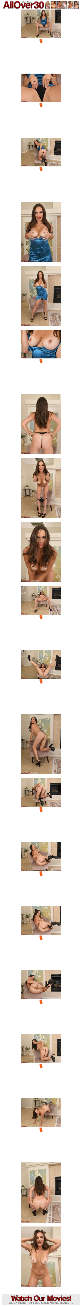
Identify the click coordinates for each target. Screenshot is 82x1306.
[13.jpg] (41, 809)
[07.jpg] (41, 425)
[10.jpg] (41, 617)
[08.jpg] (41, 489)
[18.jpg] (41, 1129)
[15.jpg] (41, 937)
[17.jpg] (41, 1065)
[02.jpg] (41, 105)
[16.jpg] (41, 1001)
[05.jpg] (41, 297)
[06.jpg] (41, 361)
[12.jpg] (41, 745)
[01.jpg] (41, 41)
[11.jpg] (41, 681)
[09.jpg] (41, 553)
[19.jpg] (41, 1193)
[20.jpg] (41, 1257)
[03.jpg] (41, 169)
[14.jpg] (41, 873)
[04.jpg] (41, 233)
